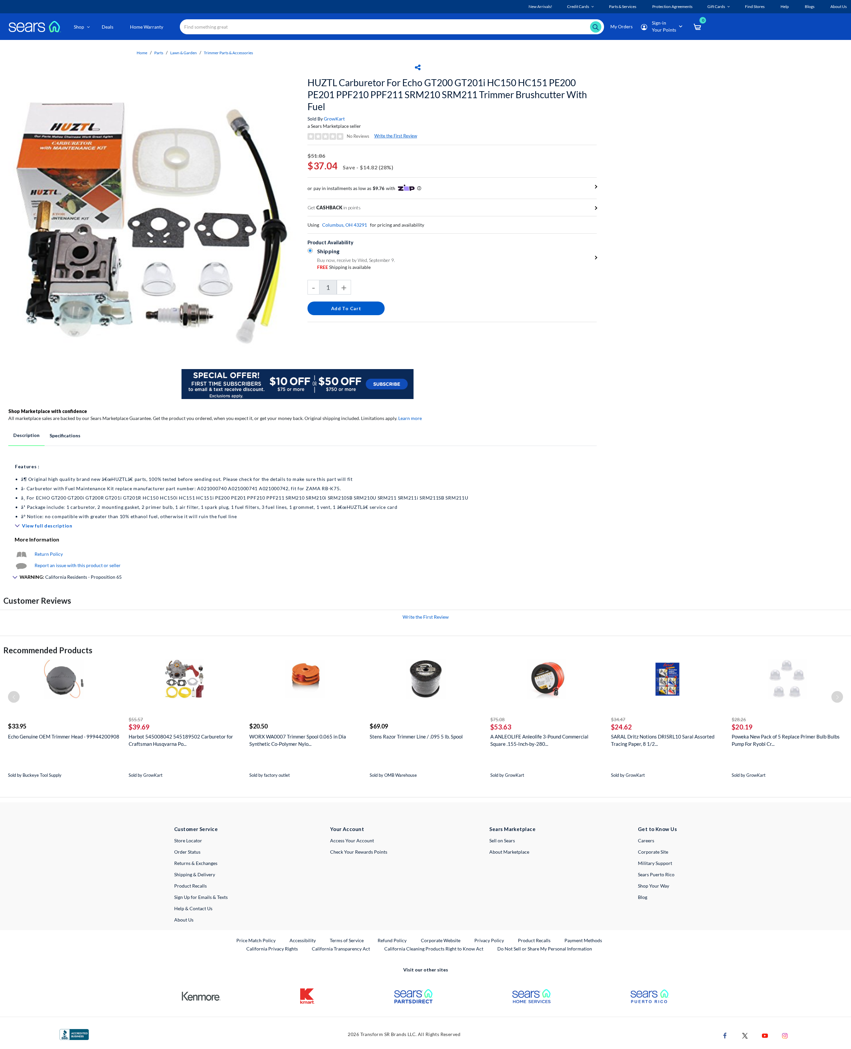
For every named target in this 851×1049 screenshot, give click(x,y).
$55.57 (136, 719)
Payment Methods (583, 940)
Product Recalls (190, 886)
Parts (158, 52)
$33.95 (17, 726)
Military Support (655, 863)
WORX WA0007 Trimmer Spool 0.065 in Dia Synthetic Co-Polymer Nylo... (297, 740)
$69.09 (379, 726)
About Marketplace (509, 852)
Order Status (187, 852)
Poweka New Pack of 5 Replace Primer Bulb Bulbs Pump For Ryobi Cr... (786, 740)
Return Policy (49, 554)
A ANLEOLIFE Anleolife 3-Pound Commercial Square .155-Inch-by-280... (539, 740)
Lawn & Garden (183, 52)
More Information (37, 539)
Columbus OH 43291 (344, 225)
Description (26, 435)
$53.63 (500, 727)
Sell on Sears (502, 840)
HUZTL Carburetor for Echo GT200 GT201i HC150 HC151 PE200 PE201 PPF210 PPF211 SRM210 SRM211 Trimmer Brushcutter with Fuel (447, 94)
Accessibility (303, 940)
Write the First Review (395, 135)
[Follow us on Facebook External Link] (725, 1035)
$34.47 (618, 719)
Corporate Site (653, 852)
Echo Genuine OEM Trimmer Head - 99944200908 (63, 736)
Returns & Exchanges (195, 863)
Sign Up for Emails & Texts (201, 897)
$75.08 (497, 719)
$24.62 (621, 727)
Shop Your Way (653, 886)
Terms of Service (347, 940)
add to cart (346, 308)
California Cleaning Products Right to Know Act (433, 948)
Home (142, 52)
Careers (646, 840)
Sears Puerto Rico (656, 874)
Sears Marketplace (512, 829)
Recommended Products (47, 650)
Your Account (347, 829)
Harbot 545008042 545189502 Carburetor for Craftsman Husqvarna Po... (181, 740)
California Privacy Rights (272, 948)
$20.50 (258, 726)
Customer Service (196, 829)
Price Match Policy (256, 940)
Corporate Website (441, 940)
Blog (642, 897)
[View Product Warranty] (21, 554)
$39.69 (139, 727)
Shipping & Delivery (194, 874)
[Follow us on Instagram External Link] (784, 1035)
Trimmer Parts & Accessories (228, 52)
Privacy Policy (489, 940)
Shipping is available (344, 267)
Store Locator (188, 840)
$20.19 (742, 727)
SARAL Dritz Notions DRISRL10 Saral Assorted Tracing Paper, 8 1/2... (662, 740)
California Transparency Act (341, 948)
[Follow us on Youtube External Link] (765, 1035)
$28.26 (739, 719)
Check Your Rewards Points (358, 852)
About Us (183, 920)
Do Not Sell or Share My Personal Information (544, 948)
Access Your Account (352, 840)
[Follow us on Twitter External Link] (745, 1035)
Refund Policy (392, 940)
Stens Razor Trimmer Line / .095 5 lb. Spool (416, 736)
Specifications (65, 435)
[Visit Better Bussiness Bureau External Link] (74, 1034)
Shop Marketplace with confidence (47, 411)
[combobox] (392, 26)
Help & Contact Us (193, 908)
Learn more (410, 418)
